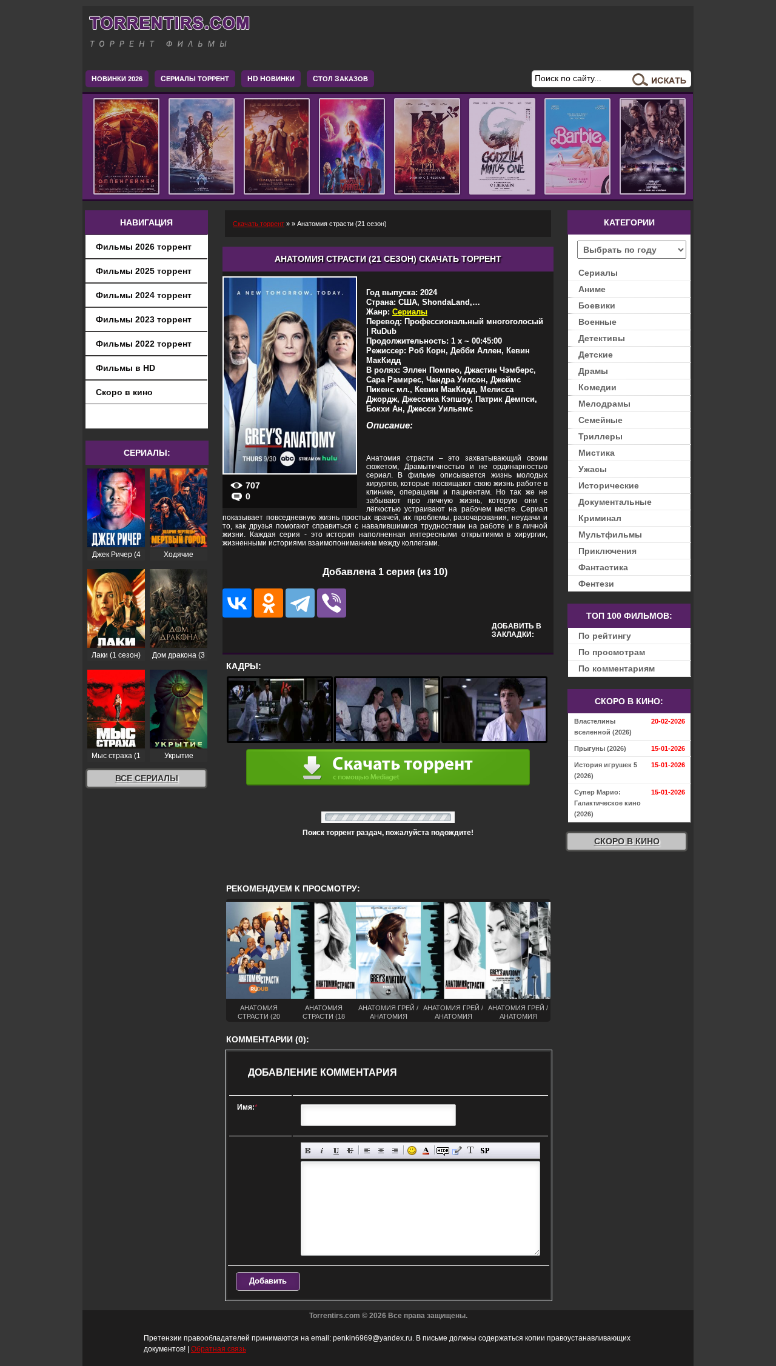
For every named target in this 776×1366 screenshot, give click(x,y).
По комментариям (616, 668)
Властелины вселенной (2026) (603, 727)
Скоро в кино (124, 392)
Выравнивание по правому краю (395, 1150)
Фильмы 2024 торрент (144, 295)
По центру (381, 1150)
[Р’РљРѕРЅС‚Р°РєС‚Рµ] (237, 603)
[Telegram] (300, 603)
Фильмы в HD (125, 368)
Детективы (601, 338)
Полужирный (308, 1150)
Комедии (597, 387)
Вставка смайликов (412, 1150)
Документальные (615, 502)
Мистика (596, 453)
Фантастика (603, 567)
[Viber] (331, 603)
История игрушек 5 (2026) (605, 770)
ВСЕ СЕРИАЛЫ (146, 778)
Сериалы (409, 311)
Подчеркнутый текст (336, 1150)
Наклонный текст (322, 1150)
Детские (595, 354)
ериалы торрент (195, 79)
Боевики (596, 305)
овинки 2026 (117, 79)
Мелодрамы (604, 403)
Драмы (593, 371)
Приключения (607, 551)
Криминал (599, 518)
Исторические (608, 485)
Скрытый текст (443, 1150)
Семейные (600, 420)
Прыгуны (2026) (600, 748)
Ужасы (592, 469)
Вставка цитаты (457, 1150)
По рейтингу (604, 636)
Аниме (592, 289)
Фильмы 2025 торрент (144, 271)
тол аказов (340, 79)
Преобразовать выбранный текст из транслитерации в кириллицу (471, 1150)
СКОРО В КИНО (627, 841)
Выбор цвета (426, 1150)
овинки (271, 79)
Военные (597, 322)
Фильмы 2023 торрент (144, 319)
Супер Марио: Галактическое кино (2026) (607, 803)
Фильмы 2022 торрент (144, 343)
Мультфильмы (610, 534)
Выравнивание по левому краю (367, 1150)
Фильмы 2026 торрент (144, 247)
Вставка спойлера (485, 1150)
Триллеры (600, 436)
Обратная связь (218, 1349)
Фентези (596, 583)
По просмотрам (611, 652)
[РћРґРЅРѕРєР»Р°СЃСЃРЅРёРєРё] (268, 603)
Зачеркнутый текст (350, 1150)
